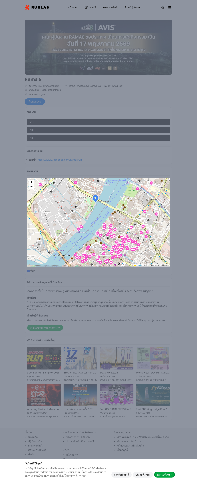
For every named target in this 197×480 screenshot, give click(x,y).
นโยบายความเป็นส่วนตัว (79, 472)
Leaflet (139, 265)
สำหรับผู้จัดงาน (133, 7)
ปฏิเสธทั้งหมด (142, 474)
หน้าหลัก (72, 7)
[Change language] (163, 7)
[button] (114, 236)
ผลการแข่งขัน (110, 7)
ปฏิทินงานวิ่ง (90, 7)
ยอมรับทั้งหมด (164, 474)
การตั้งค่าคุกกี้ (121, 474)
